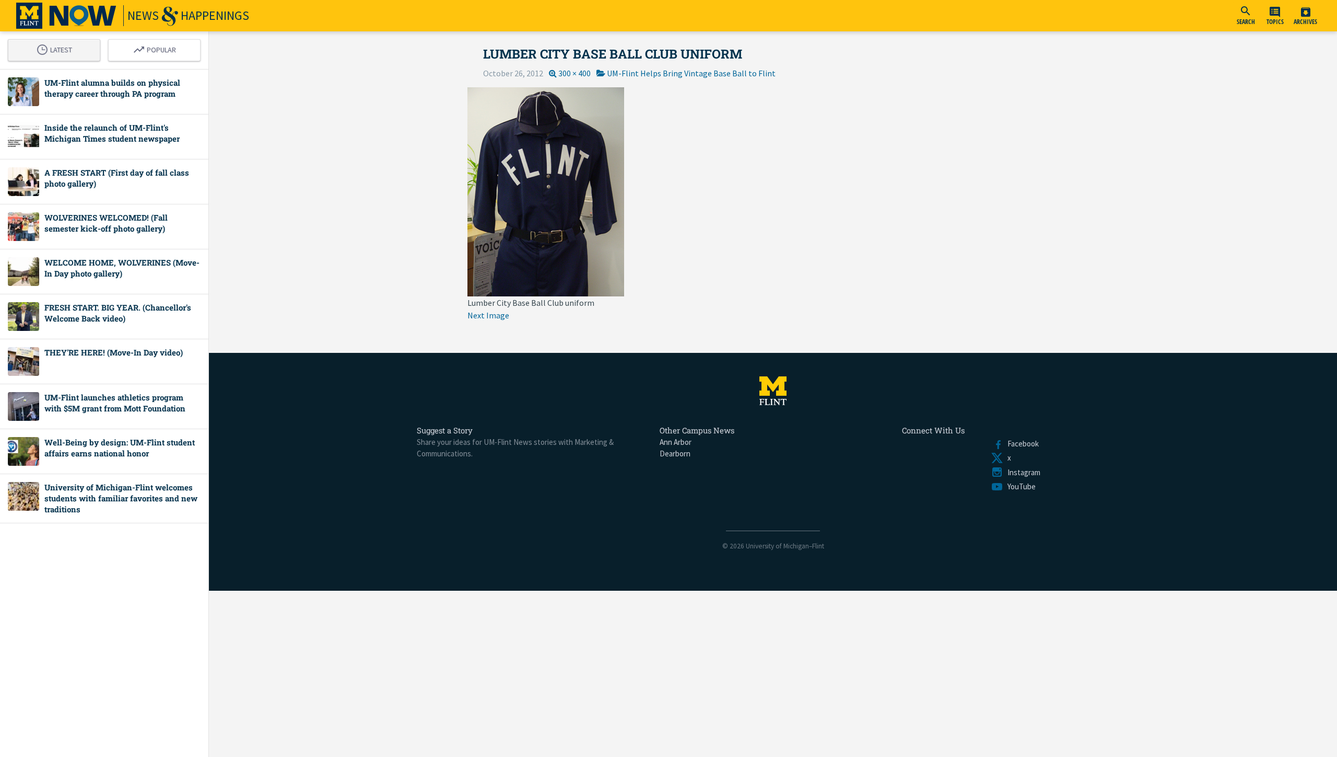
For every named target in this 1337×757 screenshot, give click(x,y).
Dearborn (675, 453)
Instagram (1021, 472)
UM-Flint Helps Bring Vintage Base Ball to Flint (691, 73)
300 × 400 (574, 73)
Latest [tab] (57, 48)
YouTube (1019, 486)
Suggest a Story (445, 430)
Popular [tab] (157, 48)
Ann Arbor (675, 442)
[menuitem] (1246, 15)
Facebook (1021, 444)
